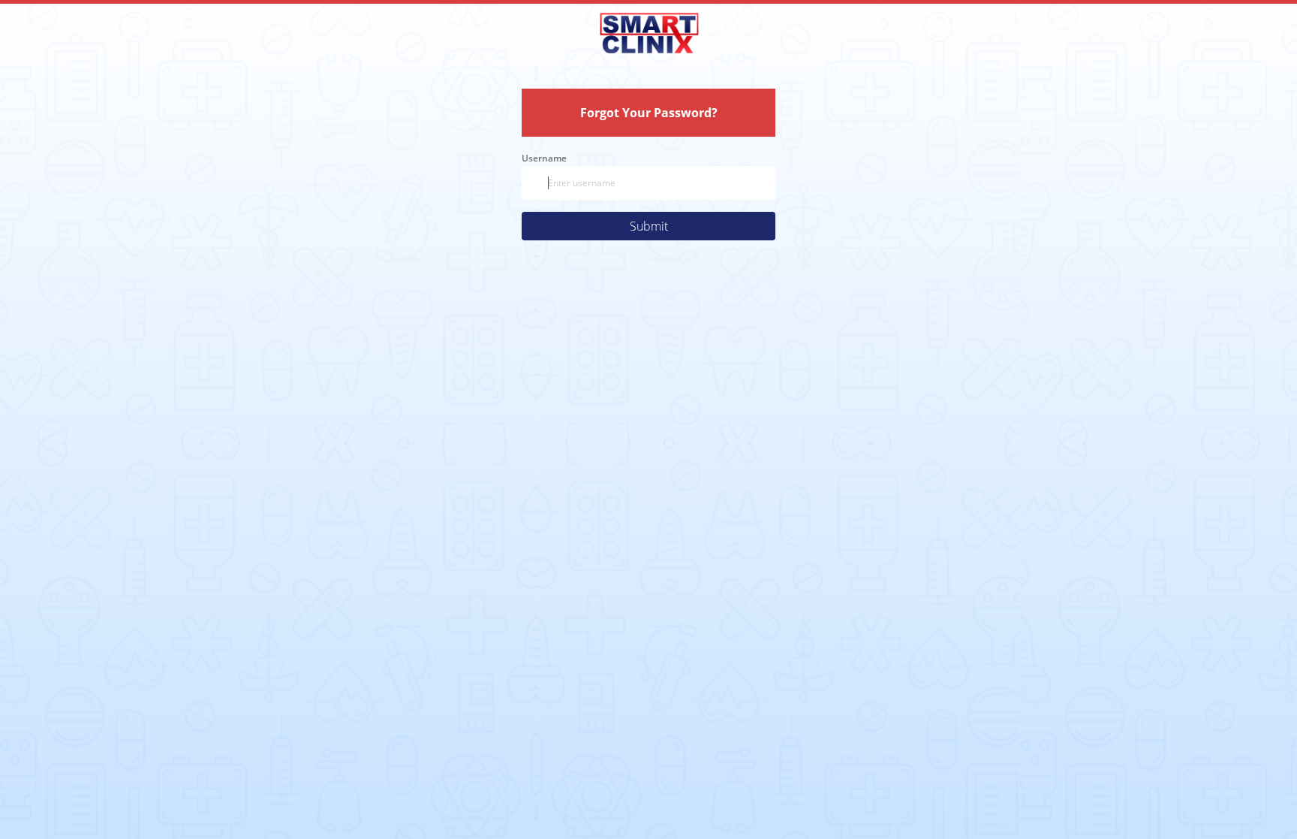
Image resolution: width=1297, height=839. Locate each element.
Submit (649, 226)
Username (544, 158)
